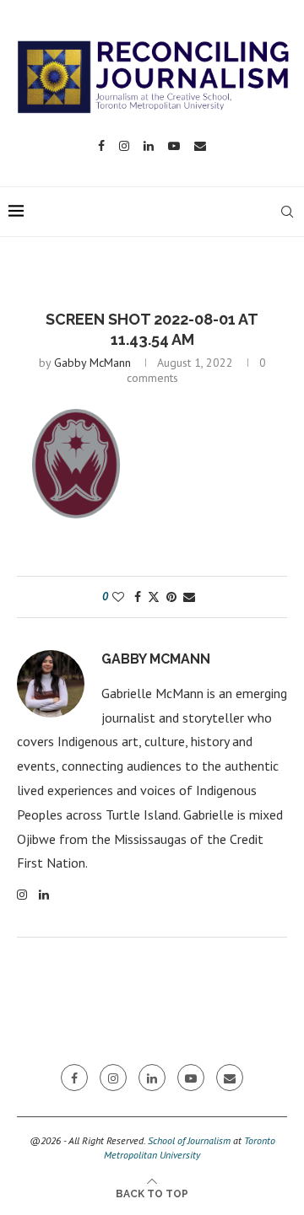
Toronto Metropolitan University (189, 1147)
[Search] (287, 211)
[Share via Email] (189, 597)
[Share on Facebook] (137, 597)
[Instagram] (124, 146)
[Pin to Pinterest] (171, 597)
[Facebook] (101, 146)
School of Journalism (189, 1140)
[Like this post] (118, 597)
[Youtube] (174, 146)
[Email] (200, 146)
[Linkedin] (149, 146)
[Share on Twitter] (154, 597)
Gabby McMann (92, 362)
